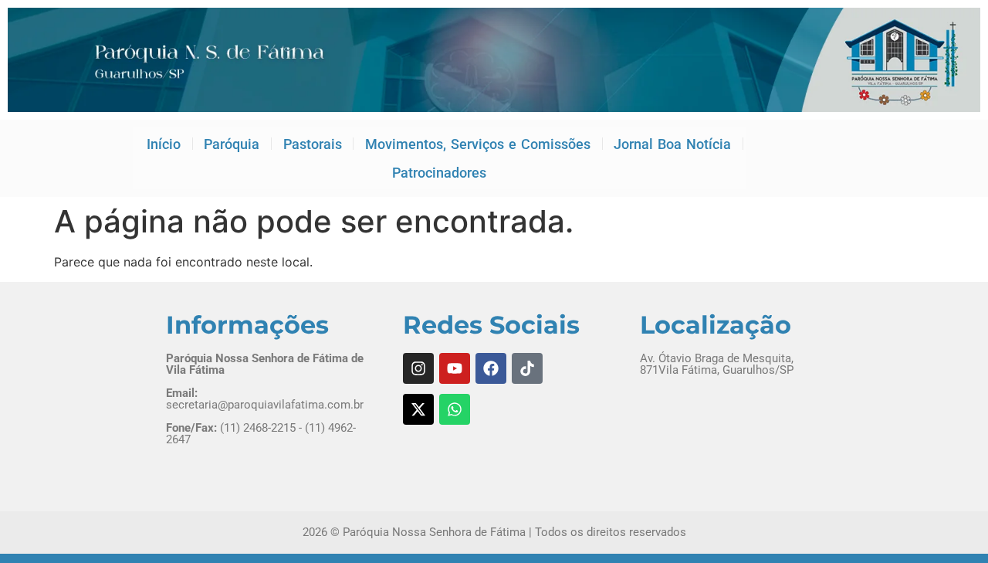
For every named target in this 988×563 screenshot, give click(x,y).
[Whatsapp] (454, 409)
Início (164, 144)
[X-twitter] (418, 409)
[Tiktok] (527, 368)
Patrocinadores (439, 172)
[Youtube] (454, 368)
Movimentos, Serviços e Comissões (477, 144)
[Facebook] (490, 368)
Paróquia (231, 144)
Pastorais (312, 144)
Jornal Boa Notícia (672, 144)
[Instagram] (418, 368)
